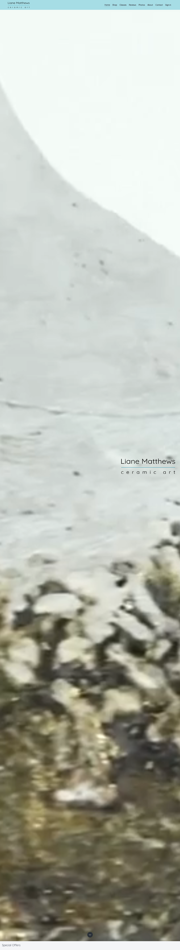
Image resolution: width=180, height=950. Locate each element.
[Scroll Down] (90, 935)
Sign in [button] (168, 5)
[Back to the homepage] (19, 5)
